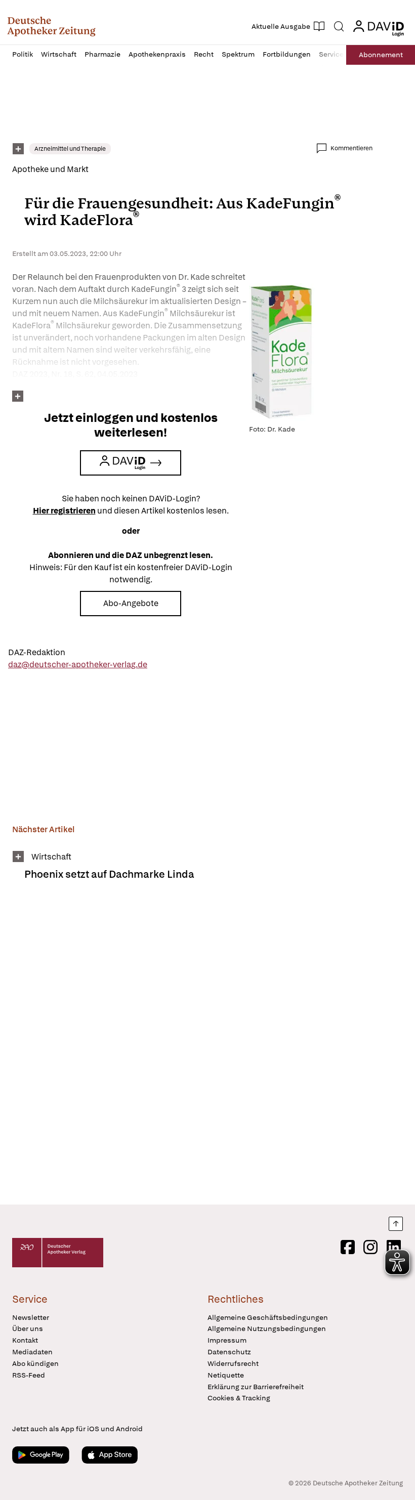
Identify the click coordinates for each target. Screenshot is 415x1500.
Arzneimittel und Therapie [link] (70, 149)
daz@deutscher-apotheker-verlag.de (77, 664)
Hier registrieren (64, 510)
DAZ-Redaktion (36, 652)
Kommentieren (351, 148)
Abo (381, 54)
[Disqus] (192, 1049)
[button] (51, 26)
